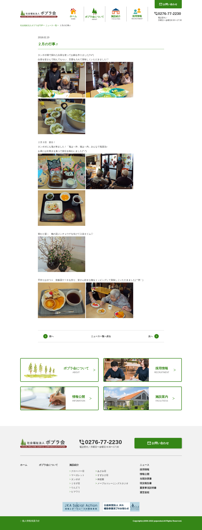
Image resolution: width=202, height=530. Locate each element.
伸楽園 (100, 479)
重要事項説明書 (148, 487)
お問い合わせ (160, 443)
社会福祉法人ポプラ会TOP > (32, 25)
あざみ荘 (101, 471)
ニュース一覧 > (52, 25)
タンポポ (75, 479)
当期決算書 (146, 478)
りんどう (75, 487)
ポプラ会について (48, 464)
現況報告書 (146, 483)
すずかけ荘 (102, 475)
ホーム (23, 464)
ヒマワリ (75, 491)
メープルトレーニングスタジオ (112, 483)
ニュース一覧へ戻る (101, 336)
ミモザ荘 (75, 483)
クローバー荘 (77, 471)
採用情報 (144, 469)
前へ (51, 336)
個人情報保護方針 (30, 521)
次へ (150, 336)
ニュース (144, 464)
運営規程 (144, 492)
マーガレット (77, 475)
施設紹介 (74, 464)
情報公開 (144, 474)
